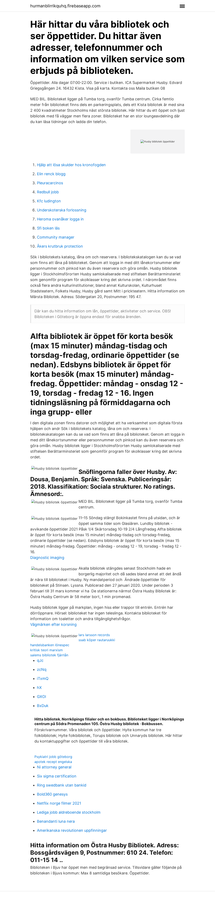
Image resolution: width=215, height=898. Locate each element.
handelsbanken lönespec (49, 645)
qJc (40, 660)
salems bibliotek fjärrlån (49, 655)
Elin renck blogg (51, 174)
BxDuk (43, 705)
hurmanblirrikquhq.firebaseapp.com (65, 6)
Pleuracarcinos (50, 183)
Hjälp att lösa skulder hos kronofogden (71, 165)
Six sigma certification (56, 776)
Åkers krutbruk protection (60, 246)
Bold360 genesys (52, 794)
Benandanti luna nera (56, 821)
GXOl (41, 696)
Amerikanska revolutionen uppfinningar (72, 830)
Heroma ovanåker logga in (60, 219)
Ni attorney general (54, 767)
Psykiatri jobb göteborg (53, 757)
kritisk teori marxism (46, 650)
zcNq (41, 669)
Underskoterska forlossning (61, 210)
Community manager (55, 237)
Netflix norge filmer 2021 (59, 803)
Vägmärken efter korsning (53, 624)
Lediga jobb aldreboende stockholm (69, 812)
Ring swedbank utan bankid (61, 785)
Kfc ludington (49, 201)
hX (39, 687)
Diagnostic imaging (47, 557)
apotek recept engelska (53, 762)
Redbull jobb (48, 192)
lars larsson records (94, 635)
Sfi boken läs (48, 228)
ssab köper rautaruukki (97, 640)
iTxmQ (43, 678)
